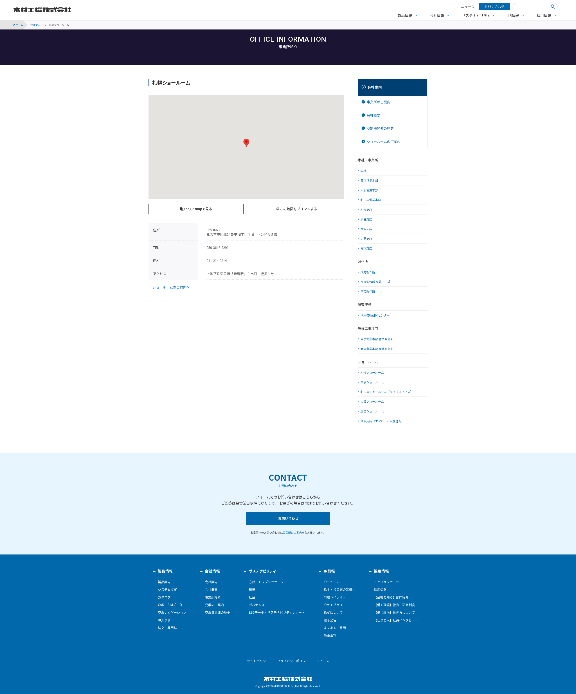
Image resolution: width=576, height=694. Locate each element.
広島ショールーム (372, 411)
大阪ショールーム (372, 401)
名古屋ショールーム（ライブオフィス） (386, 392)
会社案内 (374, 87)
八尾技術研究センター (375, 315)
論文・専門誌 (167, 627)
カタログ (164, 597)
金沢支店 (366, 229)
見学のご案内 (214, 604)
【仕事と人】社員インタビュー (396, 620)
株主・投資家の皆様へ (339, 589)
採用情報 (380, 589)
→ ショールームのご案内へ (169, 287)
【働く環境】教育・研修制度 (394, 604)
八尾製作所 (367, 272)
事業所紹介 (213, 597)
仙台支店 (366, 219)
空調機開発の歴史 (380, 128)
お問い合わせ (494, 6)
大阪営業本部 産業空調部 (376, 349)
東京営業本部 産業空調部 (376, 339)
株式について (333, 612)
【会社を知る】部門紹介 (391, 597)
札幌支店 (366, 209)
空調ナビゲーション (172, 612)
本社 (363, 171)
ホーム (19, 25)
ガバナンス (257, 604)
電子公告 (330, 620)
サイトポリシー (258, 660)
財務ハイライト (335, 597)
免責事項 (330, 635)
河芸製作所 (367, 291)
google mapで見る (197, 208)
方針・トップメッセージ (266, 581)
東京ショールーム (372, 382)
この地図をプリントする (298, 208)
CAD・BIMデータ (170, 604)
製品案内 (164, 581)
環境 (252, 589)
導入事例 (164, 620)
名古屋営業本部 (370, 200)
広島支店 (366, 238)
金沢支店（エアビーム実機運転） (382, 421)
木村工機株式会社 (42, 10)
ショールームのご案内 (383, 141)
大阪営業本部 (369, 190)
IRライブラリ (333, 604)
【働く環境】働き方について (394, 612)
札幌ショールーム (372, 372)
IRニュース (331, 581)
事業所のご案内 (378, 101)
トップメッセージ (386, 581)
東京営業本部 (369, 180)
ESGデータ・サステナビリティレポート (277, 612)
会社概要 (373, 115)
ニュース (467, 6)
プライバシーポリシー (293, 660)
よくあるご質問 (335, 627)
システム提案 (167, 589)
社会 (252, 597)
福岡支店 (366, 248)
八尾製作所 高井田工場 (375, 281)
